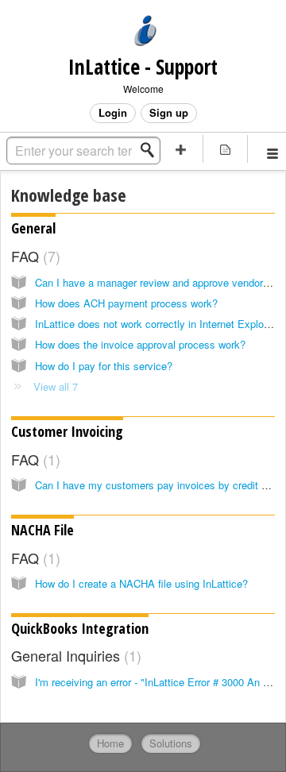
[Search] (152, 150)
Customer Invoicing (67, 431)
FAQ (33, 255)
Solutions (170, 743)
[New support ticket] (181, 149)
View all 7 (55, 386)
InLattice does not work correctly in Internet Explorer (155, 323)
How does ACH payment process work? (126, 303)
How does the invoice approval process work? (140, 344)
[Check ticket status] (225, 149)
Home (110, 743)
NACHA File (42, 529)
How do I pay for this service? (103, 365)
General (33, 227)
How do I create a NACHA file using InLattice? (141, 583)
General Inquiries (74, 655)
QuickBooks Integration (80, 628)
